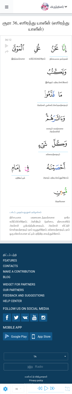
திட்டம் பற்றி (10, 255)
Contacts (10, 266)
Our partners (13, 290)
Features (10, 260)
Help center (12, 301)
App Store (44, 336)
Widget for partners (19, 284)
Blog (6, 277)
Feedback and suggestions (23, 295)
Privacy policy (36, 380)
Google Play (19, 336)
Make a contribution (19, 271)
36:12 (8, 39)
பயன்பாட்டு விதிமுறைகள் (36, 376)
